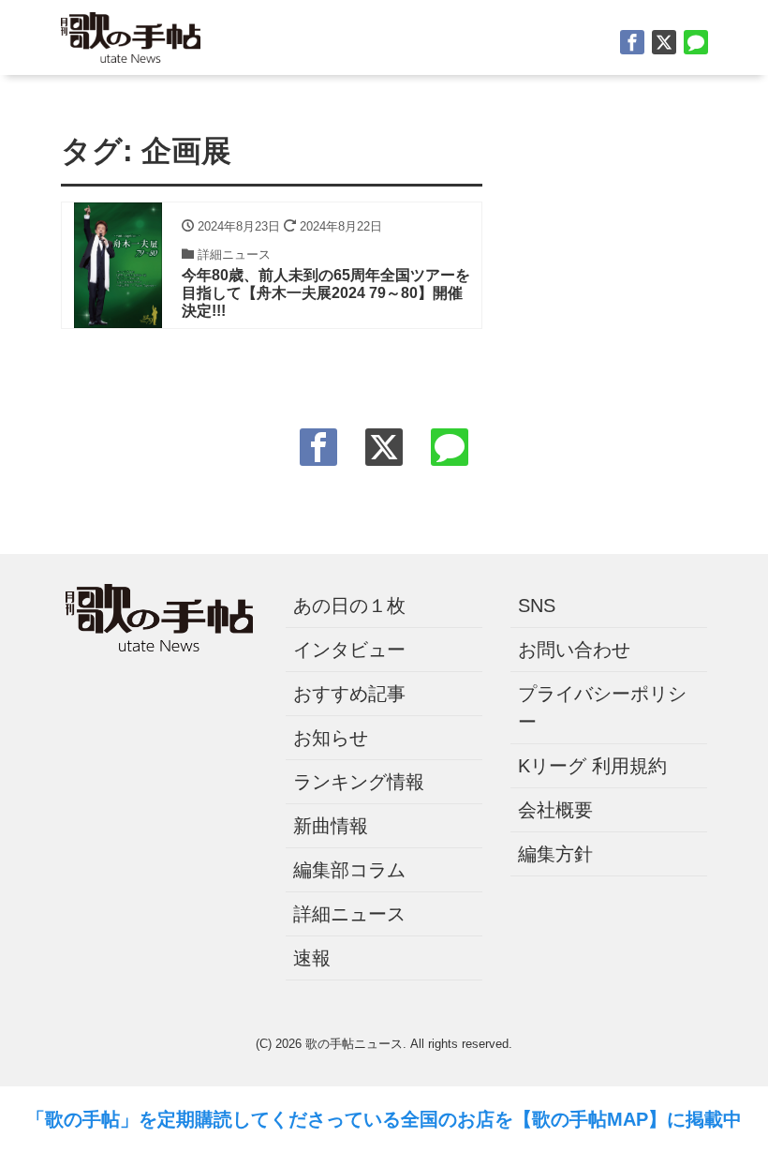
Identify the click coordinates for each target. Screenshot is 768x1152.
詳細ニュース (349, 914)
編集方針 (555, 854)
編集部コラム (349, 870)
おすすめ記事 (349, 693)
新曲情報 (330, 825)
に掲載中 (704, 1119)
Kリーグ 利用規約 (592, 766)
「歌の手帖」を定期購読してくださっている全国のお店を (269, 1119)
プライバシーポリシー (602, 707)
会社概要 (555, 810)
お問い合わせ (574, 649)
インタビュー (349, 649)
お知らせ (330, 737)
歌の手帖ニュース (354, 1044)
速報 (312, 958)
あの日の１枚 (349, 605)
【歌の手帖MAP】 (590, 1119)
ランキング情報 (358, 781)
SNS (536, 605)
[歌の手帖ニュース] (130, 35)
